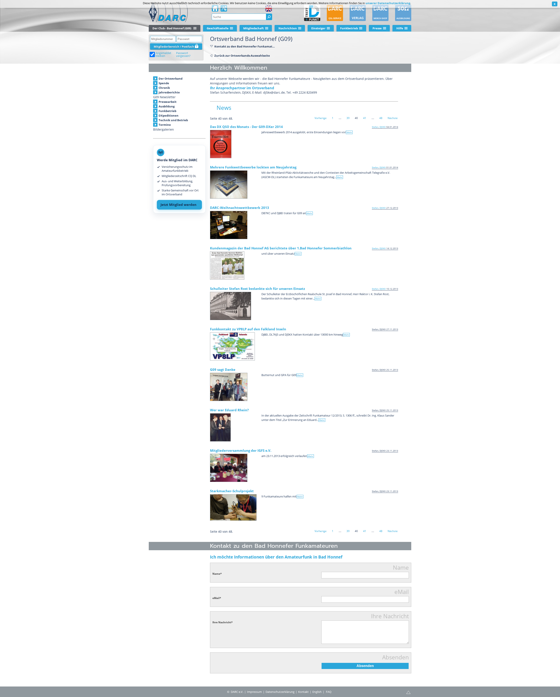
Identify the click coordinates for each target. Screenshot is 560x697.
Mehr (349, 132)
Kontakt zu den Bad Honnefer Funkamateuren (244, 46)
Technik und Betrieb (173, 120)
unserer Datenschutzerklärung (388, 3)
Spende (164, 83)
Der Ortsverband (170, 79)
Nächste (393, 118)
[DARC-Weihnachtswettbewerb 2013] (228, 225)
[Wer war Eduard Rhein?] (220, 427)
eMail (216, 598)
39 (348, 118)
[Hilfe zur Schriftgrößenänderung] (223, 9)
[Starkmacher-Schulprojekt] (233, 507)
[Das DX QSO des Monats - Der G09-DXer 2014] (220, 144)
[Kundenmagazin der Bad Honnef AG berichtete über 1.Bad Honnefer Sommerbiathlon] (227, 265)
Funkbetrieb (167, 111)
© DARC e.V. (235, 692)
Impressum (254, 692)
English (317, 692)
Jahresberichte (169, 92)
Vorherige (321, 118)
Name (217, 574)
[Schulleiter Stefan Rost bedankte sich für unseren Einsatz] (230, 306)
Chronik (164, 88)
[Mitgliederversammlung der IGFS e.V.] (228, 468)
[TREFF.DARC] (312, 13)
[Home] (215, 9)
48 (380, 118)
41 (364, 118)
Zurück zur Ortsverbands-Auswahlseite (242, 56)
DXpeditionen (168, 115)
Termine (165, 125)
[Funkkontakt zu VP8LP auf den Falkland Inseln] (232, 346)
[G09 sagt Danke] (228, 387)
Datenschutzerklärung (280, 692)
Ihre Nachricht (222, 622)
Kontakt (303, 692)
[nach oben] (408, 692)
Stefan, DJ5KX (379, 126)
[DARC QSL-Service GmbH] (335, 13)
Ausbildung (167, 106)
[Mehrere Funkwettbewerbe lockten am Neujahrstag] (228, 184)
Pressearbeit (168, 102)
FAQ (328, 692)
